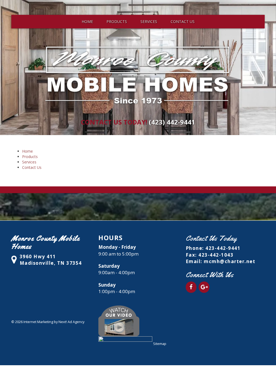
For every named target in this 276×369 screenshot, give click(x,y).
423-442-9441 (222, 248)
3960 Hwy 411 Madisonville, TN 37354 (51, 259)
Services (148, 21)
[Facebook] (191, 287)
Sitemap (159, 343)
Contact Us (183, 21)
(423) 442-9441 (172, 122)
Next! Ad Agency (71, 322)
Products (116, 21)
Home (87, 21)
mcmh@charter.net (229, 261)
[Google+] (204, 287)
